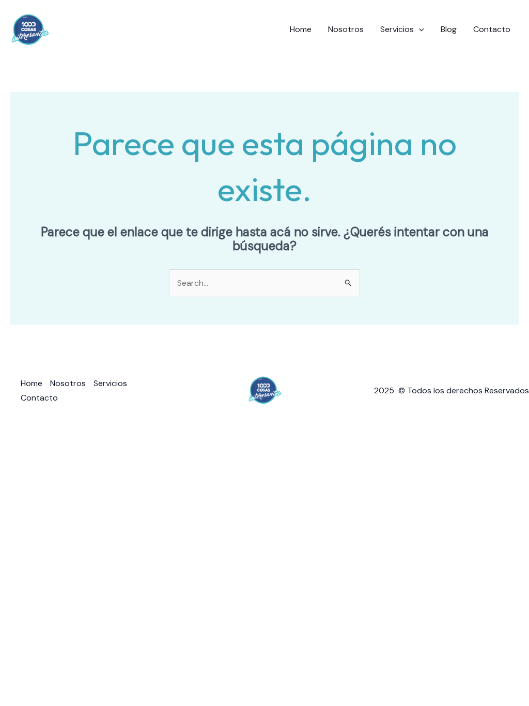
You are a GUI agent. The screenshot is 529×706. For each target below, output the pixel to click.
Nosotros (346, 29)
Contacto (491, 29)
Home (301, 29)
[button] (419, 29)
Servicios (397, 29)
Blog (449, 29)
